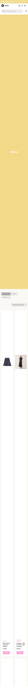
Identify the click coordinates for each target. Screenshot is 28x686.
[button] (11, 652)
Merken (14, 294)
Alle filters (5, 297)
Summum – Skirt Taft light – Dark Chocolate (21, 644)
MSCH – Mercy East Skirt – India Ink (6, 644)
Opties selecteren (6, 652)
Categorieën (6, 294)
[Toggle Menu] (25, 5)
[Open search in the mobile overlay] (12, 11)
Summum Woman (19, 640)
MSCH (4, 641)
